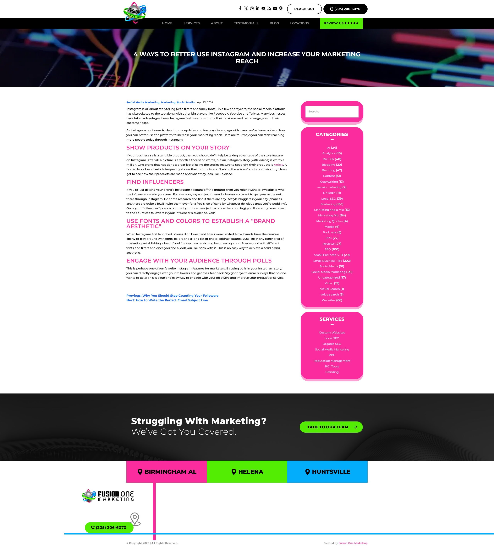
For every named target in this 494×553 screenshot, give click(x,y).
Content (329, 176)
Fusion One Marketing (353, 543)
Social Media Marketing (143, 102)
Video (329, 283)
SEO (328, 249)
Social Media (186, 102)
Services (192, 23)
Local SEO (328, 198)
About (217, 23)
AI (328, 147)
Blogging (328, 164)
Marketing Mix (328, 215)
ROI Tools (332, 366)
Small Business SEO (328, 255)
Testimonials (246, 23)
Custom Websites (332, 332)
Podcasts (330, 232)
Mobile (329, 227)
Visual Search (330, 289)
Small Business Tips (327, 261)
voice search (330, 294)
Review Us (333, 23)
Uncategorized (329, 277)
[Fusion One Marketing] (108, 496)
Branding (328, 170)
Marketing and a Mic (329, 210)
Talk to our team (327, 427)
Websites (328, 300)
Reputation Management (332, 361)
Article (278, 164)
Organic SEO (332, 344)
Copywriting (329, 181)
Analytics (329, 153)
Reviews (329, 244)
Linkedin (329, 193)
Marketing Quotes (329, 221)
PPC (329, 238)
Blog (274, 23)
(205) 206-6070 (347, 9)
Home (167, 23)
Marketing (168, 102)
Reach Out (304, 9)
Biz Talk (328, 159)
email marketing (329, 187)
